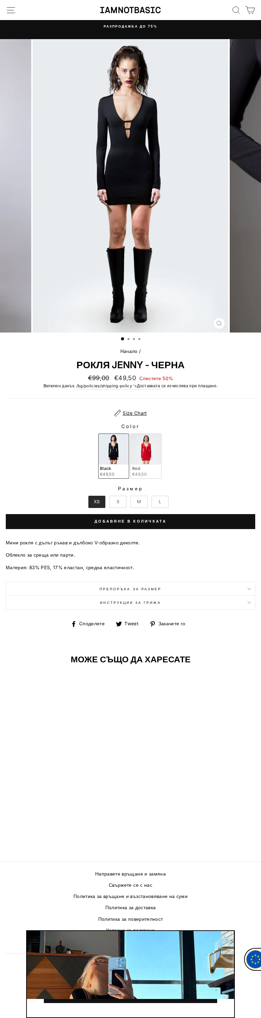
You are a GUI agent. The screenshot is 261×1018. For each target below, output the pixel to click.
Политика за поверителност (130, 919)
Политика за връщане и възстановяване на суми (130, 896)
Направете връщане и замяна (130, 874)
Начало (129, 351)
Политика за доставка (130, 907)
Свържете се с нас (130, 885)
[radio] (113, 456)
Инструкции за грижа (130, 602)
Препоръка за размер (130, 589)
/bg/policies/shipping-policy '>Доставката (118, 386)
